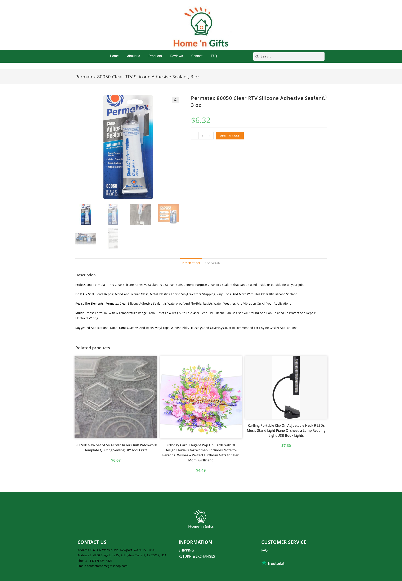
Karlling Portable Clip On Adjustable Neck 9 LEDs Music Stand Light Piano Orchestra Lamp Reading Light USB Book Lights (286, 430)
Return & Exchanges (197, 556)
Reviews (176, 56)
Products (155, 56)
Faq (264, 550)
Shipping (186, 550)
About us (133, 56)
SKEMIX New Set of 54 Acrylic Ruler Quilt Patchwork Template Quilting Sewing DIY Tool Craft (116, 447)
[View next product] (324, 97)
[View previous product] (316, 97)
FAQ (214, 56)
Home (114, 56)
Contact (196, 56)
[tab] (191, 263)
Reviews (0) (212, 263)
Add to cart (230, 135)
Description (191, 263)
